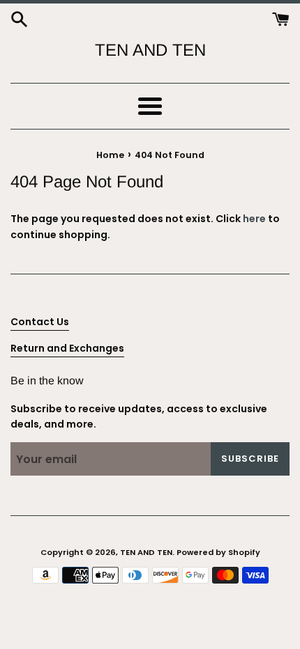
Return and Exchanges (67, 348)
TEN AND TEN (150, 49)
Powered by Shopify (218, 552)
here (254, 219)
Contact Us (39, 322)
